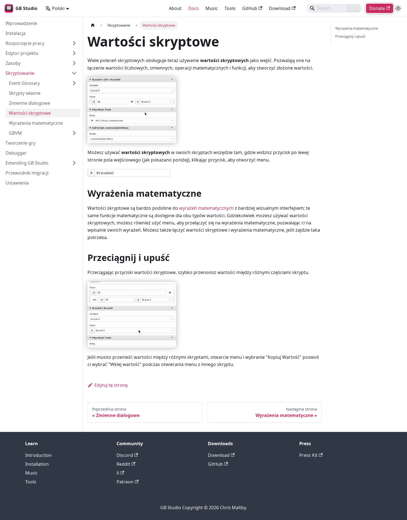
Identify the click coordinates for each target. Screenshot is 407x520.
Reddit (123, 464)
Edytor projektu (22, 53)
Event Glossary (24, 83)
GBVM (15, 133)
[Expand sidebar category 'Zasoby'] (74, 63)
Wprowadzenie (21, 23)
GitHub (249, 8)
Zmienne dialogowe (29, 103)
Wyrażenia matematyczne (36, 123)
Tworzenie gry (20, 143)
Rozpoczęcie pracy (25, 43)
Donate (377, 8)
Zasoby (13, 63)
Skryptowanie (20, 73)
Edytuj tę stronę (111, 385)
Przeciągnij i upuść (350, 36)
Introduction (38, 455)
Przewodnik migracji (27, 173)
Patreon (125, 482)
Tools (230, 8)
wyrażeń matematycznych (206, 208)
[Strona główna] (92, 25)
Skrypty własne (24, 93)
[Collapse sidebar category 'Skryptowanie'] (74, 73)
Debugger (16, 153)
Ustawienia (17, 183)
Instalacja (15, 33)
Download (279, 8)
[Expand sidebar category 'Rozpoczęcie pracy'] (74, 43)
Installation (37, 464)
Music (211, 8)
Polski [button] (58, 8)
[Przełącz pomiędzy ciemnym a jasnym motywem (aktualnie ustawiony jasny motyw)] (398, 8)
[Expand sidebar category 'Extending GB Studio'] (74, 162)
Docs (193, 8)
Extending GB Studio (27, 163)
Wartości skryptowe (30, 113)
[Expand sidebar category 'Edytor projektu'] (74, 53)
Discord (125, 455)
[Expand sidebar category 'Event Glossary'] (74, 83)
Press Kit (308, 455)
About (175, 8)
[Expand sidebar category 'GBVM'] (74, 133)
